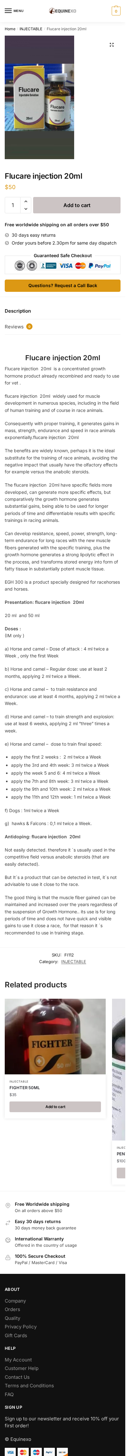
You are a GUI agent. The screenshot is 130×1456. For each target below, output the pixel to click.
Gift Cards (16, 1335)
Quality (12, 1318)
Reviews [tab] (18, 327)
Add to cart (77, 205)
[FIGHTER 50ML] (55, 1036)
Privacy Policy (21, 1327)
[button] (111, 44)
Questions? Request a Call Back (62, 285)
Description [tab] (18, 311)
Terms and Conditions (29, 1386)
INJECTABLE (31, 28)
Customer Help (21, 1368)
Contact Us (17, 1377)
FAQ (9, 1394)
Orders (12, 1309)
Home (10, 28)
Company (15, 1301)
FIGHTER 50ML (24, 1087)
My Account (18, 1360)
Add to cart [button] (55, 1106)
